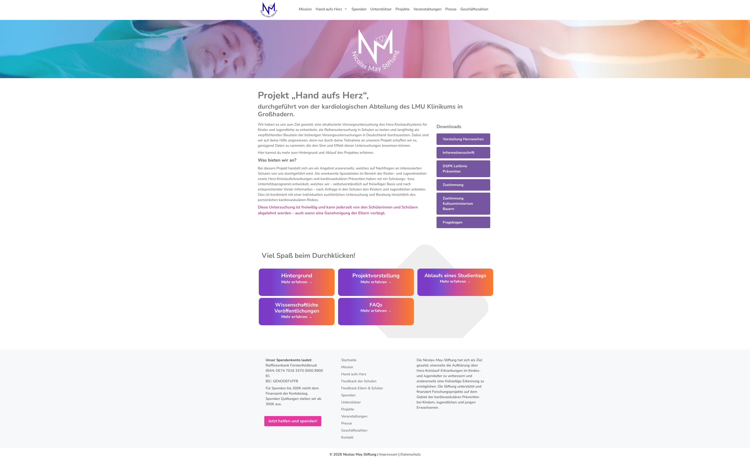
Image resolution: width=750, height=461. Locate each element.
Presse (450, 9)
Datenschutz (410, 454)
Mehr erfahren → (455, 281)
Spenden (359, 9)
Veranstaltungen (427, 9)
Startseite (348, 360)
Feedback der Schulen (358, 381)
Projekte (403, 9)
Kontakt (347, 437)
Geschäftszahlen (474, 9)
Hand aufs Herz (329, 9)
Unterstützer (381, 9)
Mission (305, 9)
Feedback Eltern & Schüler (362, 388)
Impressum (388, 454)
